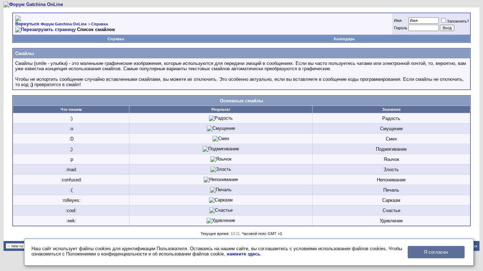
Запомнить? (458, 21)
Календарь (344, 39)
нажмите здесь (243, 254)
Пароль (400, 28)
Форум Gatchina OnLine (64, 24)
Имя (398, 20)
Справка (99, 24)
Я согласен (436, 252)
